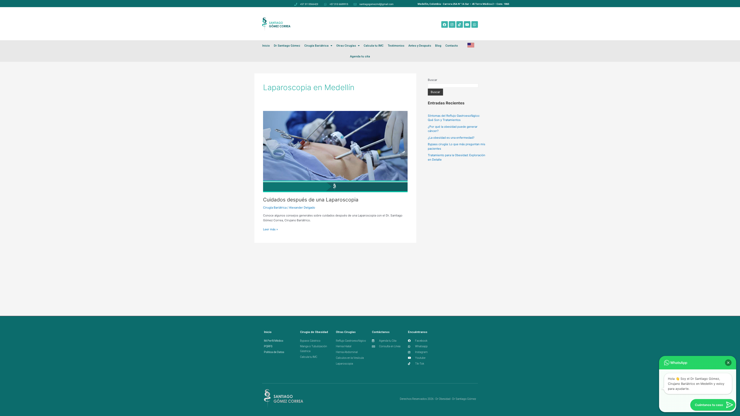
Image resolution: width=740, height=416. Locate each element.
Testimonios (396, 45)
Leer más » (270, 229)
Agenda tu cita (360, 56)
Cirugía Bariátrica (275, 207)
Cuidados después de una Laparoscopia (310, 200)
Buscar (432, 80)
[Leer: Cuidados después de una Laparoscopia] (335, 151)
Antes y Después (419, 45)
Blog (438, 45)
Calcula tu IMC (373, 45)
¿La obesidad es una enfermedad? (451, 137)
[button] (728, 362)
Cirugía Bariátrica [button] (316, 45)
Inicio (266, 45)
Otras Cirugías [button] (346, 45)
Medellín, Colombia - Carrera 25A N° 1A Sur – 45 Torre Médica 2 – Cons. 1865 (463, 4)
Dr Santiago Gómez (287, 45)
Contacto (451, 45)
